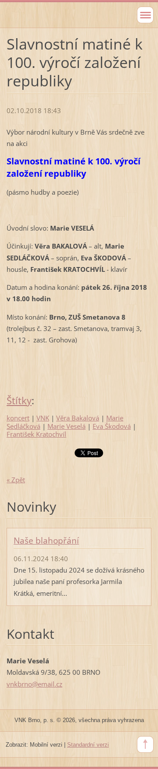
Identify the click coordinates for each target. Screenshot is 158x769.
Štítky (19, 400)
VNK (42, 417)
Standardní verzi (88, 744)
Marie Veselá (66, 426)
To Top (145, 744)
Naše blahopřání (46, 540)
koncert (18, 417)
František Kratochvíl (36, 434)
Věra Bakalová (77, 417)
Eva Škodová (112, 426)
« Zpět (16, 479)
